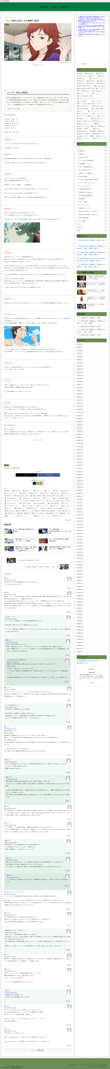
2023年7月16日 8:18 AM (11, 618)
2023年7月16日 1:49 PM (12, 642)
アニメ (7, 465)
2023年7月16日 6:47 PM (12, 860)
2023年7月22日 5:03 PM (10, 1007)
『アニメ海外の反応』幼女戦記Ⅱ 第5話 (88, 335)
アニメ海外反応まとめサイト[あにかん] (88, 660)
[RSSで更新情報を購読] (41, 483)
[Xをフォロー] (34, 483)
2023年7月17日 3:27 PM (12, 877)
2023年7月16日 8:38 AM (10, 894)
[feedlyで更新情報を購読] (37, 483)
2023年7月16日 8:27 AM (11, 707)
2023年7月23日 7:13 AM (10, 1031)
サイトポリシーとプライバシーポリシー (89, 1064)
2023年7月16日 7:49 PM (10, 914)
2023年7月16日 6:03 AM (11, 761)
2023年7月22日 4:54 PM (10, 971)
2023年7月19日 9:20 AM (10, 956)
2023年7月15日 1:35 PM (10, 689)
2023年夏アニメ (9, 468)
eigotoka (92, 672)
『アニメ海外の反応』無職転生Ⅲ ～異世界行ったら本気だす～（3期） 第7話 (91, 331)
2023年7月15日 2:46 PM (10, 728)
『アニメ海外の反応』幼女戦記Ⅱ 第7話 (88, 240)
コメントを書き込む (38, 1050)
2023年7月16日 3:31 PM (12, 662)
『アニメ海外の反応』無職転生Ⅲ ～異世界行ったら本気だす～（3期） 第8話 (91, 322)
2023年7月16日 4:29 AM (11, 842)
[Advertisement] (37, 76)
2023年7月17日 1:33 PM (11, 932)
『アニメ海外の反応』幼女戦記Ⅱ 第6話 (88, 326)
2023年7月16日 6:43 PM (12, 779)
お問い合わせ (103, 1064)
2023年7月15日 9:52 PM (10, 808)
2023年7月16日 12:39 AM (10, 825)
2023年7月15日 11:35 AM (10, 580)
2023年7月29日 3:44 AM (11, 992)
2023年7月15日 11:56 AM (10, 594)
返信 (69, 588)
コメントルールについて (72, 1064)
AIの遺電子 (17, 468)
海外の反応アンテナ (82, 663)
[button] (105, 64)
